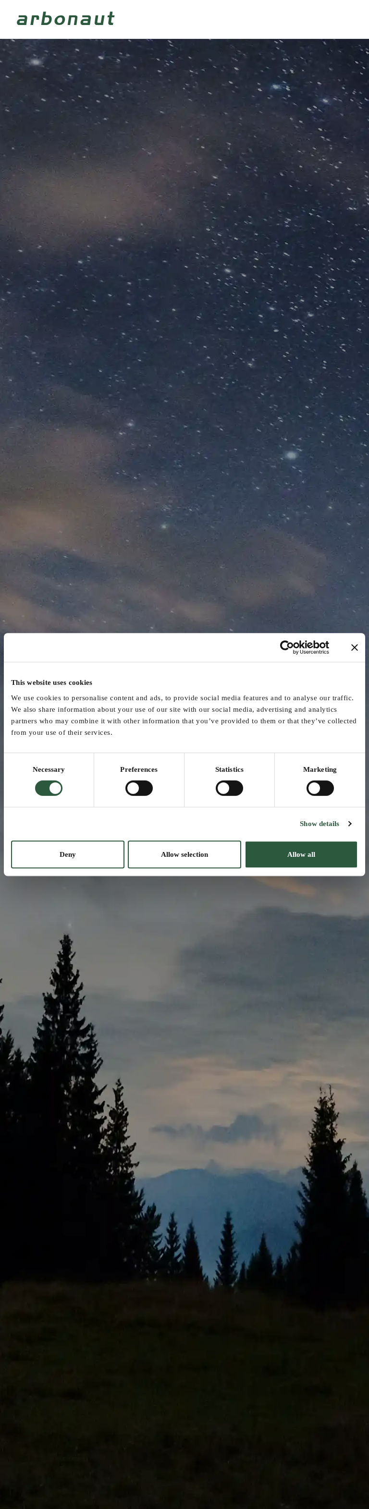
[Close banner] (354, 647)
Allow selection (184, 854)
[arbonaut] (67, 18)
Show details (319, 824)
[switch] (139, 788)
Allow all (301, 854)
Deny (68, 854)
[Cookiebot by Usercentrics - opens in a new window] (287, 647)
